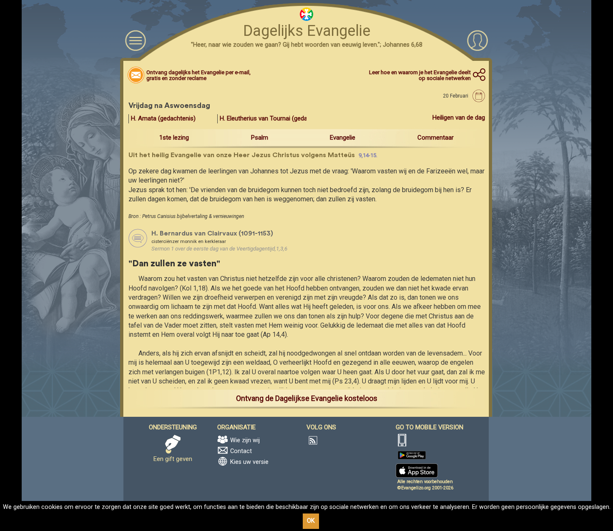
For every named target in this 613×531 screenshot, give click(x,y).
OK (311, 520)
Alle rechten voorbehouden (425, 481)
